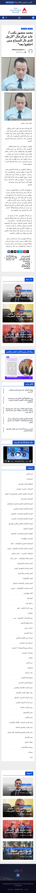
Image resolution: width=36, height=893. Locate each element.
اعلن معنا (10, 889)
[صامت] (9, 461)
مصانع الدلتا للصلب (27, 678)
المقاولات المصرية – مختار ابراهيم (22, 553)
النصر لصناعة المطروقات (25, 563)
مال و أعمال (29, 673)
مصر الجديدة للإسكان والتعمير (23, 687)
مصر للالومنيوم (28, 712)
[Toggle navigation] (19, 17)
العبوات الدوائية (28, 529)
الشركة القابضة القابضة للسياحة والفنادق (20, 504)
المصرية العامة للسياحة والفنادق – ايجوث (20, 548)
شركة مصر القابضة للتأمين (24, 638)
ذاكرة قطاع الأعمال (26, 623)
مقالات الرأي (24, 28)
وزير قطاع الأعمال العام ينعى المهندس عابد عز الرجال (11, 257)
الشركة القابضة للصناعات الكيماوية (22, 514)
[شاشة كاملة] (6, 461)
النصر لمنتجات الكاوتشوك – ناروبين (22, 588)
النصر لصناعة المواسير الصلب (23, 568)
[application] (18, 454)
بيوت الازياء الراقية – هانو (25, 608)
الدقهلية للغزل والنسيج (26, 484)
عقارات (30, 658)
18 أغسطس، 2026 (25, 835)
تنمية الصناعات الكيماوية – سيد (23, 618)
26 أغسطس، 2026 (25, 792)
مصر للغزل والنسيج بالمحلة (24, 727)
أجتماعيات (29, 479)
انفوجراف (30, 598)
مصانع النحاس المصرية (25, 683)
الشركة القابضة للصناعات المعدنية (22, 519)
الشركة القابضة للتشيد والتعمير (23, 509)
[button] (6, 18)
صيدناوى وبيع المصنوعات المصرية (22, 648)
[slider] (19, 461)
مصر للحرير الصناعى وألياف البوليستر (21, 722)
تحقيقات (30, 613)
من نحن (26, 889)
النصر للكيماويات (27, 578)
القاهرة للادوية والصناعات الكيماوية (22, 533)
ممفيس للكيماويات (27, 747)
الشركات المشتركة (27, 499)
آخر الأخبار (30, 28)
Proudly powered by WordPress (12, 883)
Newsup (29, 883)
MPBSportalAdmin (18, 50)
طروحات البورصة (27, 653)
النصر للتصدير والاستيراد (25, 573)
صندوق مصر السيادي (26, 643)
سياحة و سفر (28, 628)
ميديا (31, 757)
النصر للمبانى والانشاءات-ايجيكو (23, 583)
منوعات (30, 752)
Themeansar (18, 885)
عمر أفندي (29, 663)
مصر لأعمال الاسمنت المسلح (23, 697)
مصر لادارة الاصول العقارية (24, 702)
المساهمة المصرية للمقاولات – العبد (22, 543)
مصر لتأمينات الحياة (26, 707)
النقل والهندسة (28, 593)
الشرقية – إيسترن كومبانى (24, 489)
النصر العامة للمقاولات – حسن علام (21, 558)
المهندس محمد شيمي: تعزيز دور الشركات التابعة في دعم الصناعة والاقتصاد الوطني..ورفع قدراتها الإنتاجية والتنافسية (24, 262)
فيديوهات (30, 668)
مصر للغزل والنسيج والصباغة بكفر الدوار (20, 732)
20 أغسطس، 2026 (25, 814)
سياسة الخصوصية (18, 889)
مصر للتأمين (29, 717)
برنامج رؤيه (29, 603)
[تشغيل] (30, 461)
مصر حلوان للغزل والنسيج (24, 692)
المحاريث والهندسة (27, 538)
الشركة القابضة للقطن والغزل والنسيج (21, 524)
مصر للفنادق (29, 737)
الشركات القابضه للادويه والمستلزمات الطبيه (19, 494)
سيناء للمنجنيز (28, 633)
